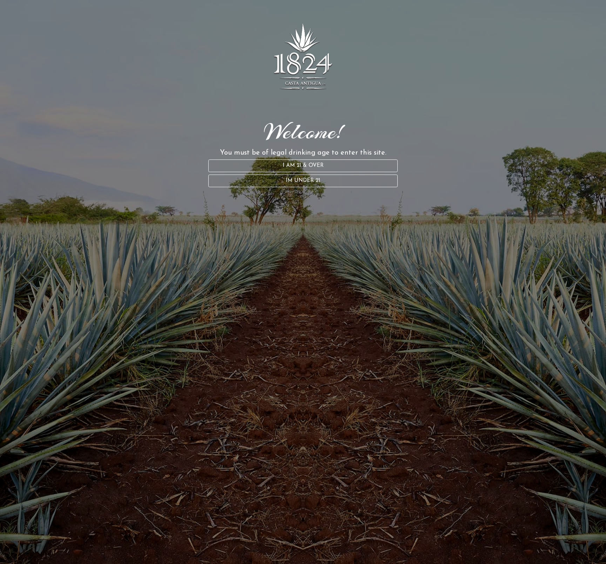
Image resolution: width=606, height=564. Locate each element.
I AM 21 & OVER (303, 165)
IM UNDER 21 (303, 180)
